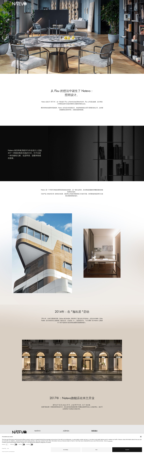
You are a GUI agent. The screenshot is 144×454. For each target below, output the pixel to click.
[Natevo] (19, 3)
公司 (131, 8)
